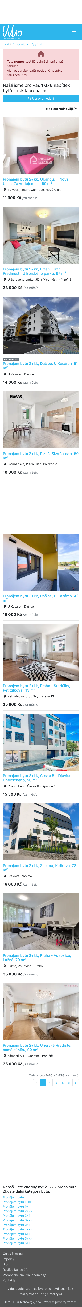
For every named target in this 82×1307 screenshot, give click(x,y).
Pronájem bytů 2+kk (17, 1211)
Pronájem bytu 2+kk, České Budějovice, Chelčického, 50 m (37, 777)
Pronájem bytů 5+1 (16, 1243)
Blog (6, 1264)
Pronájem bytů (20, 44)
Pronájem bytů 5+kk (17, 1238)
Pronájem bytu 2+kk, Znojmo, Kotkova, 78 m (39, 867)
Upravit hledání (42, 98)
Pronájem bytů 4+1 (16, 1234)
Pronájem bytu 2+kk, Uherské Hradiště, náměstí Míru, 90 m (37, 1047)
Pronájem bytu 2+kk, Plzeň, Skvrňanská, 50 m (41, 455)
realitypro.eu (42, 1288)
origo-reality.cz (52, 1294)
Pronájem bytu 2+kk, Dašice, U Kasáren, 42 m (41, 598)
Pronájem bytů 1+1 (16, 1206)
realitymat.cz (28, 1294)
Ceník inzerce (13, 1254)
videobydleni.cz (19, 1288)
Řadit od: (59, 109)
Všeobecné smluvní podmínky (24, 1275)
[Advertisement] (41, 11)
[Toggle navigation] (74, 31)
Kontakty (9, 1280)
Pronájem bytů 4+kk (17, 1229)
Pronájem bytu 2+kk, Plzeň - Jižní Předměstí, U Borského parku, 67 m (34, 271)
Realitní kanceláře (15, 1269)
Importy (8, 1259)
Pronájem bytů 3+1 (16, 1225)
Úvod (6, 44)
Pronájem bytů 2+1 (16, 1215)
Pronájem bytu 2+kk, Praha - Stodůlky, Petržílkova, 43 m (36, 688)
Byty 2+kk (37, 44)
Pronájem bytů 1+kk (17, 1202)
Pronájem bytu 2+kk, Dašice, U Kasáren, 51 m (40, 365)
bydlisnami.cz (63, 1288)
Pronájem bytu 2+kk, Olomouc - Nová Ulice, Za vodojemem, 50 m (36, 181)
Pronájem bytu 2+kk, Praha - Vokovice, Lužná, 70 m (37, 957)
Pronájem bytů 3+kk (17, 1220)
